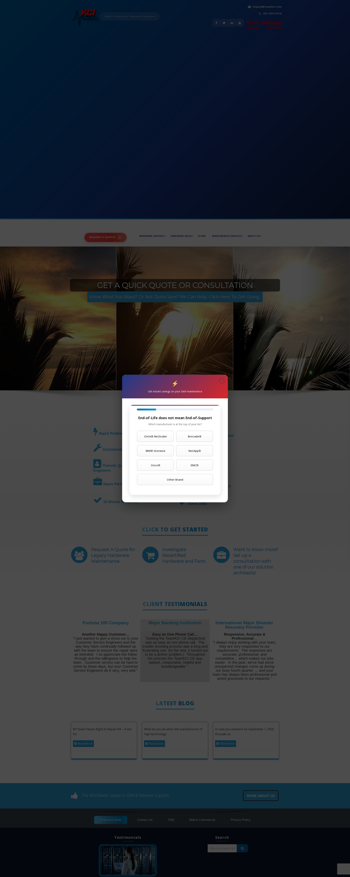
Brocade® (194, 436)
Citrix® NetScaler (155, 436)
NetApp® (194, 451)
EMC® (195, 465)
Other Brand (175, 479)
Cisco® (155, 465)
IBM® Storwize (155, 451)
